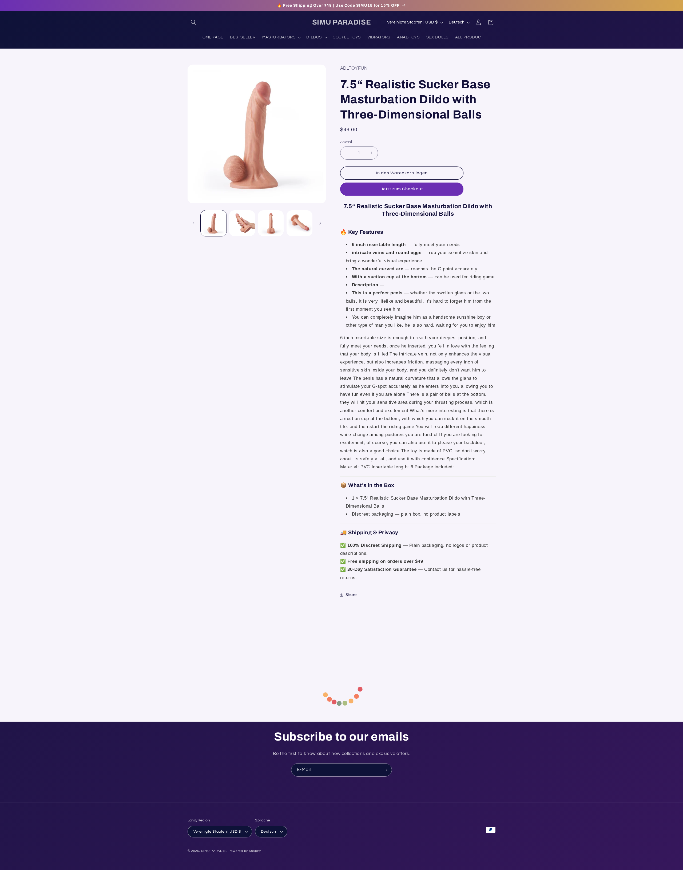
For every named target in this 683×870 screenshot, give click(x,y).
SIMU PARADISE (214, 850)
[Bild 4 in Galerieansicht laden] (299, 223)
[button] (194, 22)
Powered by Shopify (245, 850)
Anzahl (346, 142)
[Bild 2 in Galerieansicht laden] (242, 223)
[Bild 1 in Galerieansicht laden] (214, 223)
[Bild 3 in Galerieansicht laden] (271, 223)
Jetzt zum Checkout (402, 189)
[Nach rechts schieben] (320, 223)
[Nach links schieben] (193, 223)
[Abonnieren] (385, 769)
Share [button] (351, 595)
